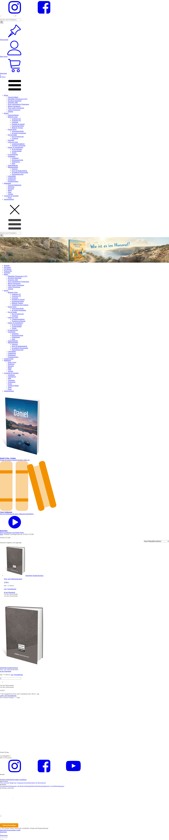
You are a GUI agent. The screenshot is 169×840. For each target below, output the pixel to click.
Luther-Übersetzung (14, 110)
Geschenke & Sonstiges (11, 196)
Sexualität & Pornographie (20, 172)
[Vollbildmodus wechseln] (3, 837)
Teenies (14, 153)
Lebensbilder (12, 176)
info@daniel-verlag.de (23, 16)
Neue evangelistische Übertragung (18, 104)
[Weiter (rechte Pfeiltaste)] (3, 839)
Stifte (9, 378)
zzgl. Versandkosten (10, 589)
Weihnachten (8, 271)
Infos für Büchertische (39, 783)
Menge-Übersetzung (14, 106)
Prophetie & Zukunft (18, 124)
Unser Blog (9, 783)
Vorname (5, 807)
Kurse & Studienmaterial (19, 171)
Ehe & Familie (12, 135)
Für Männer (7, 269)
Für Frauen (7, 267)
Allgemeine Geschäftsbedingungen (53, 786)
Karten (10, 384)
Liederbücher (12, 178)
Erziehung (15, 138)
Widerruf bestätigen (9, 825)
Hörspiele (11, 188)
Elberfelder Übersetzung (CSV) (17, 99)
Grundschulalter (17, 151)
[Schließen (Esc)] (6, 837)
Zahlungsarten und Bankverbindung (19, 786)
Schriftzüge (11, 375)
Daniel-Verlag (12, 129)
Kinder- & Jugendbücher (15, 147)
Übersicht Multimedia (14, 185)
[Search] (1, 22)
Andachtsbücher (13, 165)
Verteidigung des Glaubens (20, 305)
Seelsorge (15, 169)
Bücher (6, 113)
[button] (11, 594)
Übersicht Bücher (13, 115)
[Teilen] (4, 837)
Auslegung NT (16, 120)
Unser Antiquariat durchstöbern (22, 783)
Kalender (7, 265)
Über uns (3, 783)
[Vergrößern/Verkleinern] (1, 837)
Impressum (3, 832)
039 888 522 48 (7, 16)
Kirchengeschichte (17, 160)
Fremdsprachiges (13, 181)
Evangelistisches (13, 154)
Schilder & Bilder (13, 385)
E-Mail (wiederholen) (6, 798)
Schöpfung (15, 158)
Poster (10, 197)
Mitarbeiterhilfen (13, 167)
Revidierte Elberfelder (14, 101)
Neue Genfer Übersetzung (16, 108)
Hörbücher (11, 187)
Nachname (38, 807)
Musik (10, 190)
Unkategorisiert (8, 359)
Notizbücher (11, 382)
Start (1, 534)
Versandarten (4, 786)
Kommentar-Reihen (18, 126)
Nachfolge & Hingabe (18, 145)
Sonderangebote (9, 199)
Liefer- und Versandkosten (8, 695)
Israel (13, 163)
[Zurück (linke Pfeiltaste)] (1, 839)
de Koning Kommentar (19, 133)
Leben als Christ (13, 142)
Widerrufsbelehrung (36, 786)
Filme (9, 192)
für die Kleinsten (17, 149)
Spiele (10, 387)
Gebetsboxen (12, 376)
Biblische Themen (17, 128)
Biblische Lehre (13, 117)
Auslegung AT (16, 119)
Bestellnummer (7, 790)
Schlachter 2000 (13, 102)
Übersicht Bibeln (13, 97)
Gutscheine (11, 380)
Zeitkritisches (16, 162)
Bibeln (6, 95)
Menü (3, 77)
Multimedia (7, 183)
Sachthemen (11, 156)
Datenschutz (4, 835)
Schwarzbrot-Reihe (18, 131)
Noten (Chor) (12, 362)
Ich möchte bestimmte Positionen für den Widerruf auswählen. (22, 816)
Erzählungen (12, 180)
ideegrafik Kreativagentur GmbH (10, 830)
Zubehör (10, 111)
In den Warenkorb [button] (9, 592)
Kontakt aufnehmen (6, 779)
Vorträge (10, 194)
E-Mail (34, 790)
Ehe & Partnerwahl (18, 136)
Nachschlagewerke (17, 174)
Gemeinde (15, 122)
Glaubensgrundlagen (18, 144)
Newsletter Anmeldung (19, 779)
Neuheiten (11, 140)
